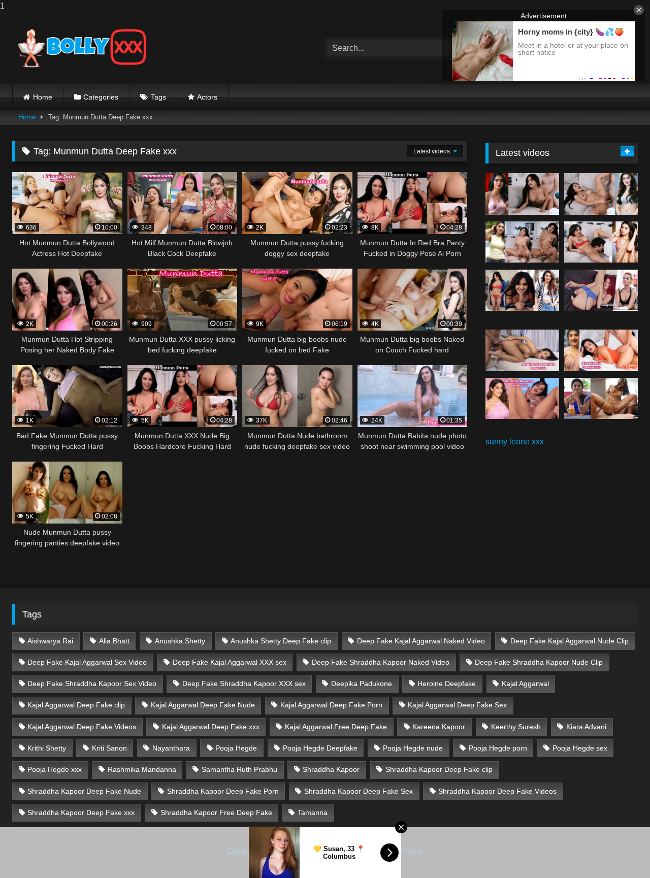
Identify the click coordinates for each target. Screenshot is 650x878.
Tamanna (313, 812)
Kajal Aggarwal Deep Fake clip (76, 705)
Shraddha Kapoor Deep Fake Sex (358, 791)
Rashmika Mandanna (142, 769)
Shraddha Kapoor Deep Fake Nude (84, 791)
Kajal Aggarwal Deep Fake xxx (210, 727)
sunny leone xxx (514, 441)
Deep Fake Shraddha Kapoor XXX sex (244, 683)
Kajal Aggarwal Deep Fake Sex (457, 705)
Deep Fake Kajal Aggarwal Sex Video (87, 662)
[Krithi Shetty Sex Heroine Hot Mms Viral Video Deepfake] (522, 194)
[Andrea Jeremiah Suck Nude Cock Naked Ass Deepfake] (522, 350)
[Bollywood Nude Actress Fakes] (82, 48)
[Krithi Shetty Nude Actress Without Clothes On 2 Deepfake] (601, 194)
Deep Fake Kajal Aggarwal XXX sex (229, 662)
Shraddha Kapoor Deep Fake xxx (81, 812)
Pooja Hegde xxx (54, 769)
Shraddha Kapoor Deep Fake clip (439, 769)
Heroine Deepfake (446, 683)
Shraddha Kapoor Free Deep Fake (216, 812)
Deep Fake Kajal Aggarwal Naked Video (421, 641)
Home (42, 97)
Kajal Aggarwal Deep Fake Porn (331, 705)
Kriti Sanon (109, 748)
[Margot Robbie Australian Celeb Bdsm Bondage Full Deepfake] (601, 290)
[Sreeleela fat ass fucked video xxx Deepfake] (601, 350)
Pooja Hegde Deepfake (320, 748)
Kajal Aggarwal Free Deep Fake (336, 727)
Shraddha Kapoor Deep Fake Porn (223, 791)
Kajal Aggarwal (525, 683)
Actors (207, 97)
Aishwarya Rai (50, 641)
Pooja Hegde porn (498, 748)
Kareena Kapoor (438, 727)
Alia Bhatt (114, 641)
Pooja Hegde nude (413, 748)
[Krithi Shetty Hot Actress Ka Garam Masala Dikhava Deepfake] (601, 242)
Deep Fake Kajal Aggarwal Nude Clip (569, 641)
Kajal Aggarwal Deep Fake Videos (81, 727)
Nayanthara (171, 748)
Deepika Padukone (361, 683)
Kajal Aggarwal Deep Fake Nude (203, 705)
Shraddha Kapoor (331, 769)
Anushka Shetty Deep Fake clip (281, 641)
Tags (158, 97)
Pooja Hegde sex (579, 748)
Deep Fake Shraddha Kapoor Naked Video (380, 662)
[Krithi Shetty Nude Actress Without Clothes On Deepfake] (522, 290)
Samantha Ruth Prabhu (239, 769)
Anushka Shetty (180, 641)
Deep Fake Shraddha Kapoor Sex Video (91, 683)
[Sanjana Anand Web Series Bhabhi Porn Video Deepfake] (601, 398)
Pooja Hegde (236, 748)
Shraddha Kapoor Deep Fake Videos (497, 791)
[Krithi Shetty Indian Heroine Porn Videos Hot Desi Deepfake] (522, 242)
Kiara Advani (586, 727)
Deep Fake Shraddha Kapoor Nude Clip (539, 662)
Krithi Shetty (46, 748)
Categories (100, 97)
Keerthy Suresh (516, 727)
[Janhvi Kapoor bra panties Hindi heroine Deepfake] (522, 398)
